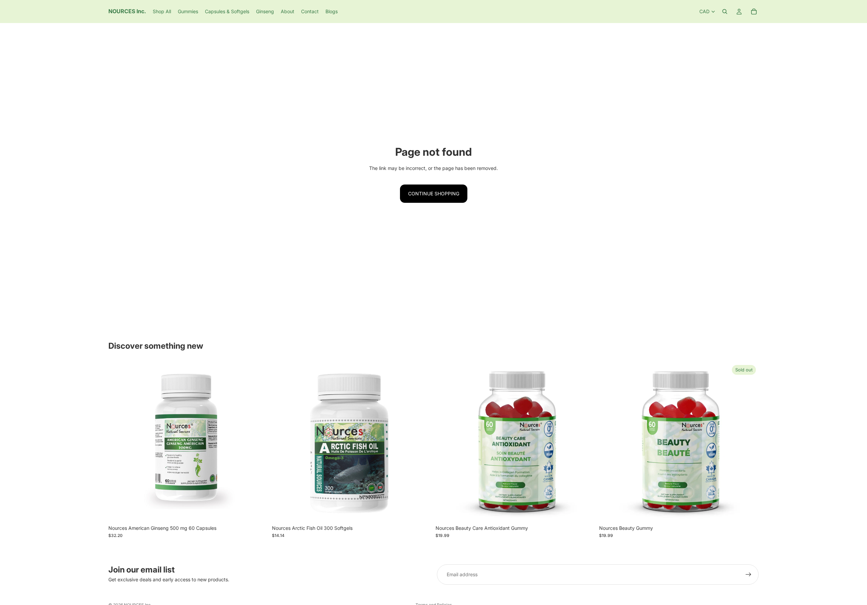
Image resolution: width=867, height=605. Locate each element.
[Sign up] (748, 574)
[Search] (724, 11)
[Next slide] (258, 441)
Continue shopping (433, 193)
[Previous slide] (118, 441)
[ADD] (257, 511)
